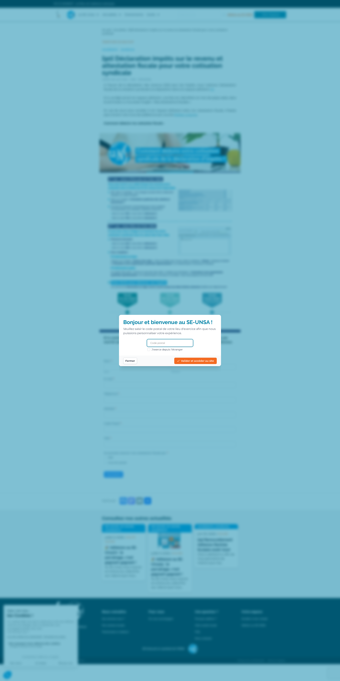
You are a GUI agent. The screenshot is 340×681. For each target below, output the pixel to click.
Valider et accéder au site (197, 360)
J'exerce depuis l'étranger (167, 349)
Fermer (130, 360)
